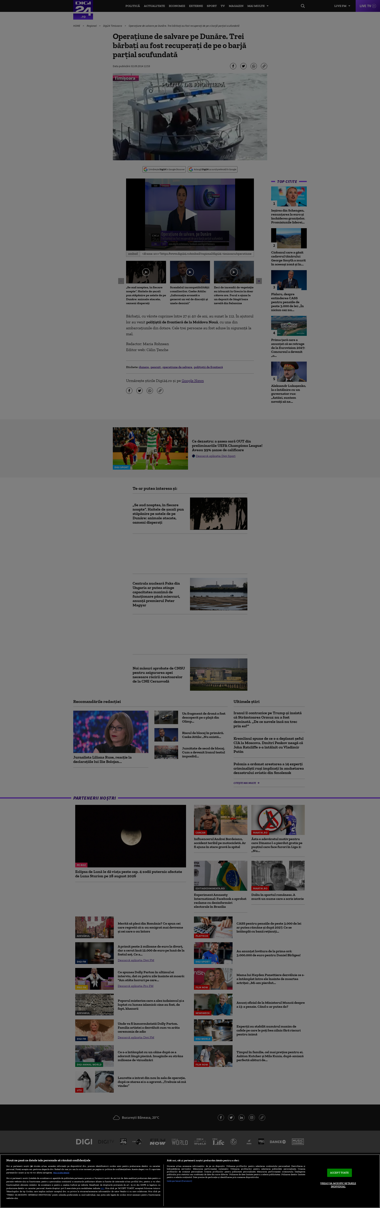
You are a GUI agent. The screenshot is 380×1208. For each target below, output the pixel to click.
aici (102, 1188)
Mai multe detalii (61, 1172)
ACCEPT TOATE (339, 1172)
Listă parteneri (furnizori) (179, 1181)
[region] (190, 1181)
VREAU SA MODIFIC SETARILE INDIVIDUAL (338, 1185)
